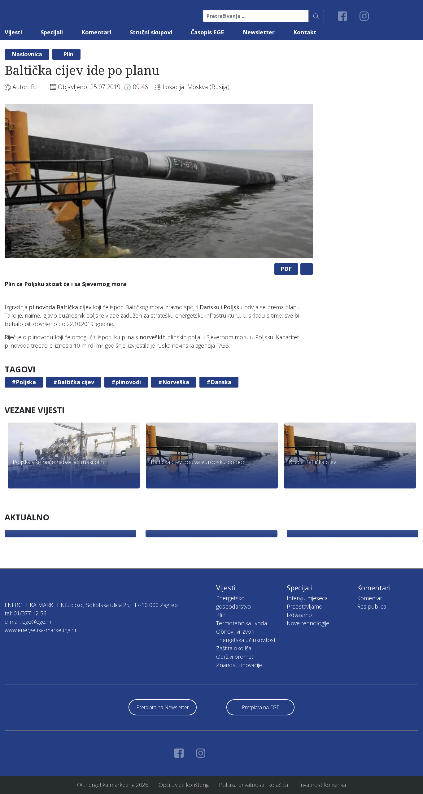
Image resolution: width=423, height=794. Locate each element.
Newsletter (259, 32)
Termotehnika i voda (241, 623)
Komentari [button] (96, 32)
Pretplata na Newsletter (162, 707)
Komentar (369, 598)
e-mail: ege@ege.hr (28, 621)
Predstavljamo (304, 606)
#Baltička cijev (73, 382)
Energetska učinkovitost (246, 640)
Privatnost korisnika (321, 784)
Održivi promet (234, 656)
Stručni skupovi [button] (151, 32)
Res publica (371, 606)
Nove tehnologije (308, 623)
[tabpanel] (159, 181)
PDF (286, 268)
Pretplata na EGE (260, 707)
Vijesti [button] (13, 32)
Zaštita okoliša (233, 648)
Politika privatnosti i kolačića (253, 784)
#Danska (219, 382)
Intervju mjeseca (307, 598)
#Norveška (173, 382)
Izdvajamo (299, 614)
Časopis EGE (207, 32)
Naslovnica (27, 54)
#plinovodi (126, 382)
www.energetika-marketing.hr (41, 630)
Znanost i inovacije (239, 665)
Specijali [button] (52, 32)
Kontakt (304, 32)
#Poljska (24, 382)
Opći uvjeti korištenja (184, 784)
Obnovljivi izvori (235, 631)
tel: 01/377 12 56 (25, 613)
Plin (68, 54)
